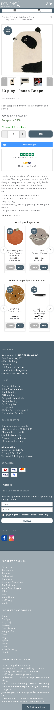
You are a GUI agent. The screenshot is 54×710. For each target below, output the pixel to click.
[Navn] (27, 504)
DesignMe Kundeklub (12, 398)
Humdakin (6, 579)
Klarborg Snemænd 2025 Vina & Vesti (21, 671)
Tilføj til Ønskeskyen (29, 145)
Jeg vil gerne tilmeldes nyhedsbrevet (26, 514)
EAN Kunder (7, 395)
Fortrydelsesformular (12, 413)
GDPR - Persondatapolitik (15, 410)
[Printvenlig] (51, 16)
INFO (10, 267)
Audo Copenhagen (11, 588)
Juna (3, 594)
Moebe (5, 603)
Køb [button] (40, 134)
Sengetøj (6, 622)
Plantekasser (8, 628)
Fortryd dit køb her (11, 386)
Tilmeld (27, 520)
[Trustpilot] (27, 154)
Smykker (5, 625)
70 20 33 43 (26, 429)
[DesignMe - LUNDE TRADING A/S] (10, 4)
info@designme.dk (19, 370)
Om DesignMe (9, 404)
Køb (20, 267)
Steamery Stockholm (12, 582)
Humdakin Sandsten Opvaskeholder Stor (22, 701)
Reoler (4, 643)
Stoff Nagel (7, 600)
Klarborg (6, 573)
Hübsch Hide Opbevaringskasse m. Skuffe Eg (25, 683)
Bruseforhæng (9, 649)
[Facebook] (4, 540)
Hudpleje (6, 616)
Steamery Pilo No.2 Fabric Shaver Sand (22, 698)
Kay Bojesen (8, 585)
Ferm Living (7, 567)
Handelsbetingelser (11, 392)
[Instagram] (11, 540)
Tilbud (4, 652)
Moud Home (8, 597)
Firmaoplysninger (10, 401)
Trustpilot (6, 484)
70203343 (19, 367)
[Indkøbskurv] (51, 4)
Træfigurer (7, 619)
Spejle (4, 637)
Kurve (4, 646)
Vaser (4, 634)
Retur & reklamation (12, 389)
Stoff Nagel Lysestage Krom (16, 674)
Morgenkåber (8, 631)
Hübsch (5, 591)
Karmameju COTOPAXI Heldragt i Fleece (22, 668)
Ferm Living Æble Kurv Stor (15, 665)
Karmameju (7, 570)
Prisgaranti (7, 407)
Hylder (4, 640)
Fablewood (7, 576)
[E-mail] (27, 509)
